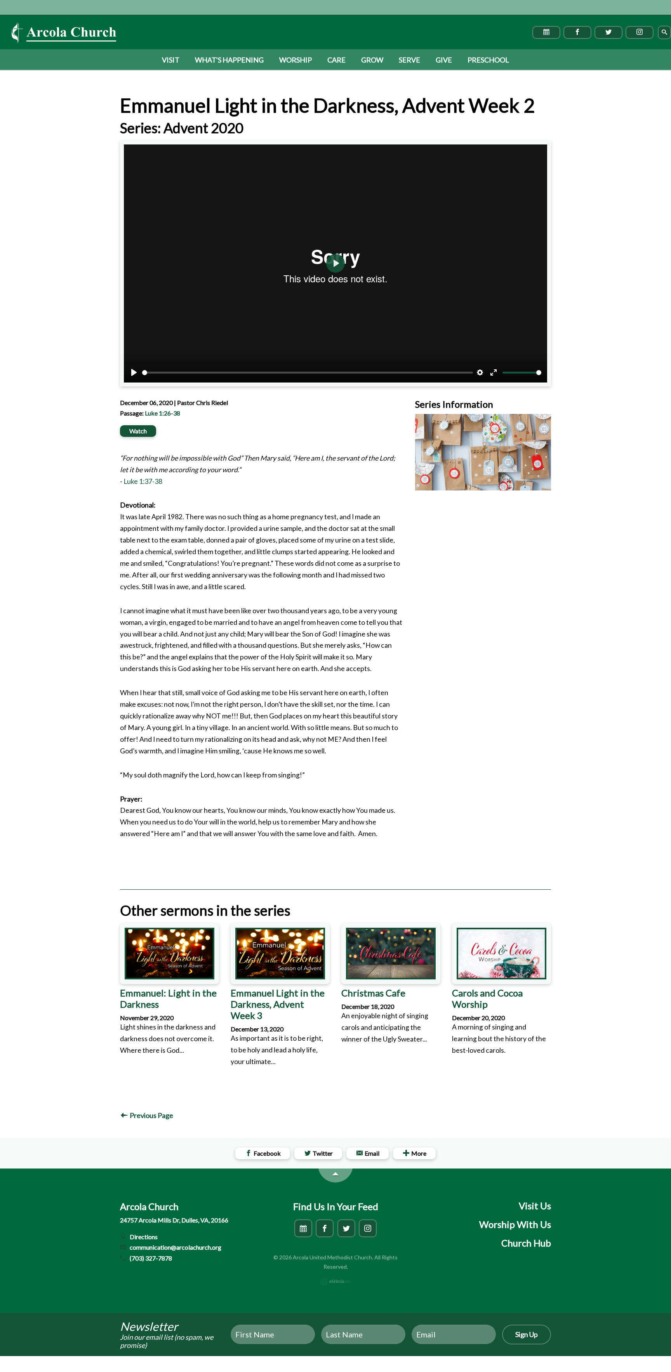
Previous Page (151, 1115)
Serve (409, 60)
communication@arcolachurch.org (175, 1247)
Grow (372, 60)
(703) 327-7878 (150, 1258)
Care (336, 60)
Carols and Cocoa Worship (487, 998)
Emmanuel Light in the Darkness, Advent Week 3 (278, 1004)
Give (444, 60)
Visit (170, 60)
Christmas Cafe (373, 992)
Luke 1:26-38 (162, 413)
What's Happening (229, 60)
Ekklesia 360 (335, 1281)
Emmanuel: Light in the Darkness (168, 998)
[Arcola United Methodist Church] (64, 32)
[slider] (307, 372)
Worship (295, 60)
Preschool (488, 60)
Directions (143, 1236)
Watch (138, 431)
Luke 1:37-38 (142, 481)
